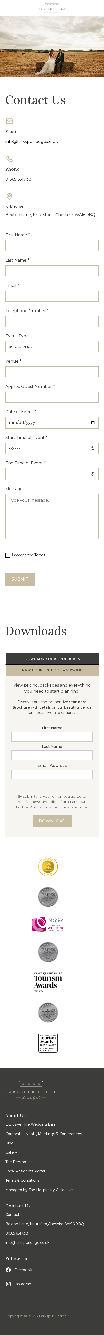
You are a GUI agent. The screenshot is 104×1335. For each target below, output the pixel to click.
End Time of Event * (25, 463)
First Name (52, 728)
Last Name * (17, 260)
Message (14, 488)
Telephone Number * (27, 310)
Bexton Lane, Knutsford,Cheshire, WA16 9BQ (44, 1224)
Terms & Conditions (22, 1180)
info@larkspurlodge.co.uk (31, 141)
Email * (12, 285)
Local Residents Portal (25, 1171)
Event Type (17, 336)
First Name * (17, 235)
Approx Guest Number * (30, 386)
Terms (39, 555)
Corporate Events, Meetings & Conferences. (44, 1133)
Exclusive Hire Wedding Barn (30, 1124)
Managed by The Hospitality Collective (39, 1190)
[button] (18, 8)
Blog (9, 1143)
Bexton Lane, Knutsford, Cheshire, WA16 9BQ (50, 214)
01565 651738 (18, 179)
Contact (12, 1214)
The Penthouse (19, 1162)
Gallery (11, 1152)
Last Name (52, 746)
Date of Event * (20, 411)
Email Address (52, 765)
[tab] (52, 659)
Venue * (13, 361)
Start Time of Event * (26, 437)
